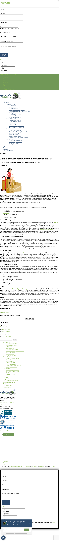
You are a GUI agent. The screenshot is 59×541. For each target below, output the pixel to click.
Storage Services (7, 357)
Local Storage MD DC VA (12, 358)
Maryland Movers (8, 379)
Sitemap (28, 466)
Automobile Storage (11, 364)
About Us (5, 149)
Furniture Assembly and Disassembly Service (20, 111)
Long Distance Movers (15, 107)
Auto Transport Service (15, 117)
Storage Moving (10, 359)
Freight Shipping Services (15, 120)
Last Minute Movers (8, 150)
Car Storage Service (14, 133)
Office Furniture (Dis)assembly (16, 126)
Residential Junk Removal (15, 140)
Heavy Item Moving (11, 355)
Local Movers (12, 105)
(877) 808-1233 (5, 334)
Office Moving (9, 346)
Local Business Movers (15, 121)
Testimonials (6, 148)
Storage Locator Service (15, 136)
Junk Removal (9, 139)
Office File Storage (13, 134)
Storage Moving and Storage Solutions (18, 137)
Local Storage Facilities (15, 130)
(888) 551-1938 (4, 326)
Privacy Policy (34, 466)
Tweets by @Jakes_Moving (6, 430)
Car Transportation (11, 373)
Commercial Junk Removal (15, 142)
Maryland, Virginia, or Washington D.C (21, 289)
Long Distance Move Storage (13, 365)
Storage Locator (10, 361)
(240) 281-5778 (7, 337)
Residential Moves (10, 104)
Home (4, 101)
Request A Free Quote (8, 89)
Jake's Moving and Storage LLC (17, 466)
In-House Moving (13, 108)
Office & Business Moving (10, 380)
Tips (4, 146)
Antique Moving (10, 354)
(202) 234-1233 (6, 332)
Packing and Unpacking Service (17, 110)
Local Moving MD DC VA (12, 343)
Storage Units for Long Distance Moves (19, 132)
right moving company (27, 253)
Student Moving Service (15, 114)
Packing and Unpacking (12, 349)
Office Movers (12, 124)
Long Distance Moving (11, 345)
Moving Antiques (13, 113)
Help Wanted (6, 88)
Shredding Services (14, 145)
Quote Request (7, 385)
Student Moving (10, 348)
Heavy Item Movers (14, 116)
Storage (8, 129)
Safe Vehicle (6, 213)
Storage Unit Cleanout (14, 143)
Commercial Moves (11, 118)
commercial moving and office (46, 229)
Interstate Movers (13, 123)
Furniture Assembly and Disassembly (15, 351)
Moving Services (7, 102)
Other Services (6, 368)
